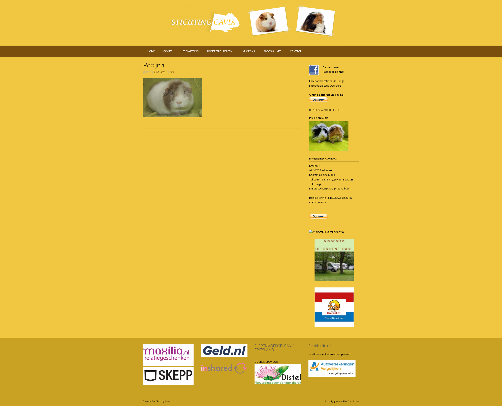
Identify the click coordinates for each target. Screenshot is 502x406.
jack (172, 72)
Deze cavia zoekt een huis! (326, 110)
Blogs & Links (272, 51)
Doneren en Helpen (219, 51)
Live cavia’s (248, 51)
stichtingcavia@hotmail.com (333, 188)
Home (151, 51)
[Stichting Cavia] (251, 22)
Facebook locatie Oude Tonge (327, 81)
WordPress (353, 401)
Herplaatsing (190, 51)
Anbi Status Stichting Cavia (328, 232)
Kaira (167, 401)
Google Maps (327, 175)
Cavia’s (167, 51)
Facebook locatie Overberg (325, 85)
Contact (295, 51)
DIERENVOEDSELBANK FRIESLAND (274, 348)
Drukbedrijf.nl (320, 346)
